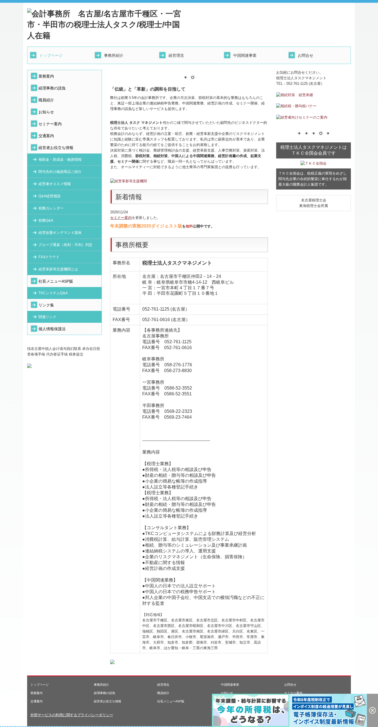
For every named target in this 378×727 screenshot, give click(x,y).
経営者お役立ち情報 (55, 147)
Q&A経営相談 (49, 196)
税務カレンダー (51, 208)
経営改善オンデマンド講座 (60, 233)
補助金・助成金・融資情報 (60, 159)
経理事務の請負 (52, 88)
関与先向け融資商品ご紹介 (60, 172)
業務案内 (46, 76)
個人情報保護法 (52, 329)
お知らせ (46, 112)
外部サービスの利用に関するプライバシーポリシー (71, 715)
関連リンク (47, 317)
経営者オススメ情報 (54, 184)
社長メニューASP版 (55, 281)
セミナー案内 (50, 124)
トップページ (51, 55)
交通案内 (46, 136)
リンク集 (46, 305)
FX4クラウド (48, 257)
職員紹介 (46, 100)
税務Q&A (45, 220)
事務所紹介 (113, 55)
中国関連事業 (245, 55)
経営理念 (176, 55)
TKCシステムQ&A (53, 293)
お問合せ (305, 55)
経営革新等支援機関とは (58, 269)
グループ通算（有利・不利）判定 (65, 245)
